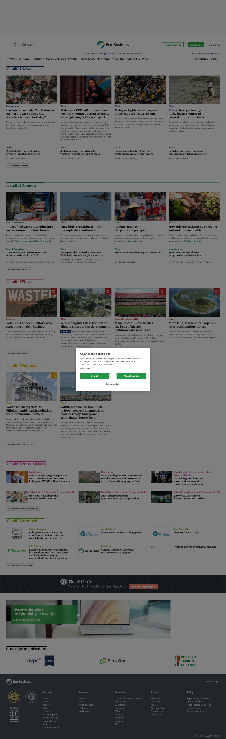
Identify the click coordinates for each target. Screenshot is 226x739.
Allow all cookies (131, 376)
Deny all (94, 376)
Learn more (85, 368)
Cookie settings (113, 384)
